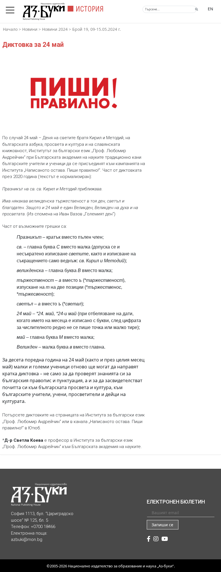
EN (210, 9)
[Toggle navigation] (11, 8)
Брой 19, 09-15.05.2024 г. (96, 29)
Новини (29, 29)
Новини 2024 (55, 29)
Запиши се (162, 524)
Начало (10, 29)
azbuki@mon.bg (26, 539)
